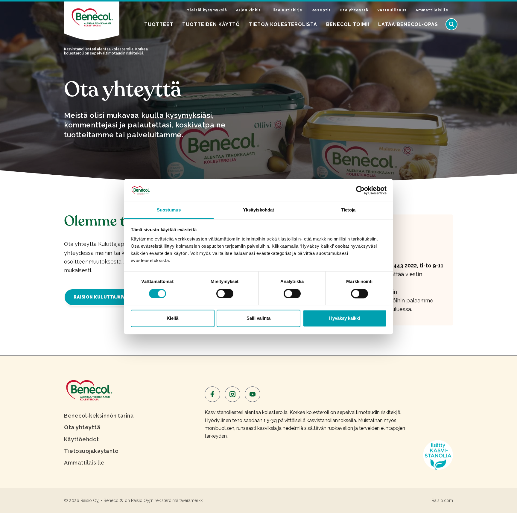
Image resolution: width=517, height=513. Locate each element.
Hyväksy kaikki (344, 318)
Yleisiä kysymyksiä (207, 10)
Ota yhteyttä (354, 10)
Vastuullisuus (392, 10)
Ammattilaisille (432, 10)
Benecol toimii (347, 24)
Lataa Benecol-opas (408, 24)
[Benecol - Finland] (88, 389)
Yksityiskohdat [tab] (258, 210)
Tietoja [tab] (348, 210)
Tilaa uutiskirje (286, 10)
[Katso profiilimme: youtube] (252, 394)
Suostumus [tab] (169, 210)
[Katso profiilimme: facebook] (212, 394)
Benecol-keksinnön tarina (99, 415)
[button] (451, 24)
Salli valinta (258, 318)
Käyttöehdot (81, 439)
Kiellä (172, 318)
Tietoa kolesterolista (283, 24)
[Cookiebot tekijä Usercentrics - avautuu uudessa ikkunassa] (360, 190)
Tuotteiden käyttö (211, 24)
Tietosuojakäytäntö (91, 451)
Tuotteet (158, 24)
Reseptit (321, 10)
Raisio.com (442, 500)
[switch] (224, 293)
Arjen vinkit (248, 10)
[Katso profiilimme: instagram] (232, 394)
